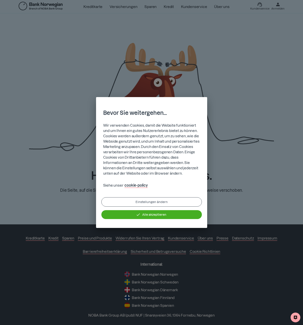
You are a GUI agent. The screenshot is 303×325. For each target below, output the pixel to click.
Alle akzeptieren (154, 214)
